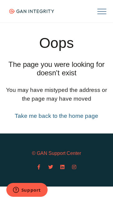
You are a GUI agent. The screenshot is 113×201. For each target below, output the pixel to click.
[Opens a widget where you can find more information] (27, 190)
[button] (101, 11)
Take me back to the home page (56, 116)
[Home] (32, 11)
